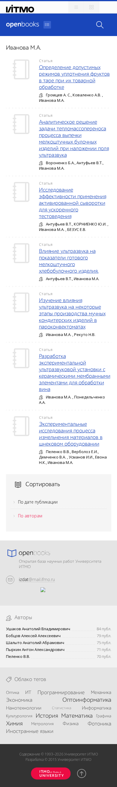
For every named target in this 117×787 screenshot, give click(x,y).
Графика (103, 716)
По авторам (30, 516)
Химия (14, 724)
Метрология (42, 724)
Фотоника (99, 724)
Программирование (61, 692)
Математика (77, 716)
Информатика (96, 708)
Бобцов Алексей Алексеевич (33, 636)
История (47, 716)
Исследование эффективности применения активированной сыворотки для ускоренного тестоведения (72, 203)
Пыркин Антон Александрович (35, 650)
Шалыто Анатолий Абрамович (35, 643)
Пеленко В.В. (18, 656)
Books (22, 24)
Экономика (19, 700)
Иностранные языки (29, 731)
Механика (101, 692)
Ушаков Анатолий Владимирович (38, 629)
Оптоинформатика (86, 700)
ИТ (28, 692)
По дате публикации (38, 502)
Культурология (19, 716)
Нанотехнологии (23, 708)
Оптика (12, 693)
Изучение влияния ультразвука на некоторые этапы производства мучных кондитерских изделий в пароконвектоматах (72, 314)
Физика (71, 724)
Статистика (61, 708)
